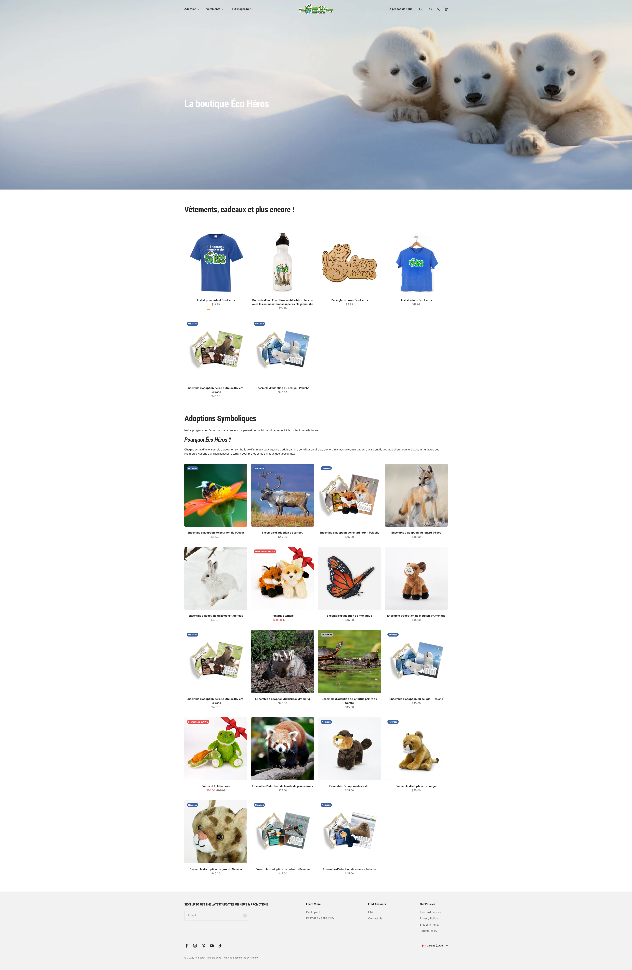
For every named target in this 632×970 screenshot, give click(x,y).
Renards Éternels (283, 615)
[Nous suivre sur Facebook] (186, 946)
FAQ (370, 912)
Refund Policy (428, 930)
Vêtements (213, 9)
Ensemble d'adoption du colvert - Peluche (283, 869)
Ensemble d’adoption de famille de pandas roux (282, 786)
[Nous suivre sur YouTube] (212, 946)
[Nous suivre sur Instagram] (195, 946)
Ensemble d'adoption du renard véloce (416, 532)
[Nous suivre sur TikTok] (220, 946)
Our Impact (313, 912)
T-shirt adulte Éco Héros (416, 300)
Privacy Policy (429, 918)
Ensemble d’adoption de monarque (349, 615)
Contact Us (375, 918)
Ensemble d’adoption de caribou (282, 532)
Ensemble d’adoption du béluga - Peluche (282, 388)
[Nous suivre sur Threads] (203, 946)
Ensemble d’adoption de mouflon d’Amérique (416, 615)
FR (420, 9)
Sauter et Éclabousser (216, 786)
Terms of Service (430, 912)
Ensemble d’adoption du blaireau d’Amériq (282, 699)
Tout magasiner (240, 9)
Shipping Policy (429, 924)
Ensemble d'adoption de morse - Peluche (349, 869)
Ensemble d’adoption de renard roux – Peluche (349, 532)
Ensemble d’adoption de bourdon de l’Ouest (215, 532)
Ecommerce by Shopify (246, 957)
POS (225, 957)
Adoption (190, 9)
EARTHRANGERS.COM (320, 918)
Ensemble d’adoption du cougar (416, 786)
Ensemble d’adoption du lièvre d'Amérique (215, 615)
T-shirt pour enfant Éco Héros (216, 300)
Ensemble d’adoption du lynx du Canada (216, 869)
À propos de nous (400, 9)
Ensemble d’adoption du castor (349, 786)
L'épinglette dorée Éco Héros (349, 300)
